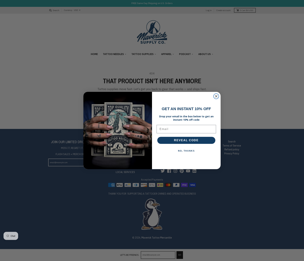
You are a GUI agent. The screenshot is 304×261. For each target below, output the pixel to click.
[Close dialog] (216, 96)
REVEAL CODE (186, 140)
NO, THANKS (186, 151)
